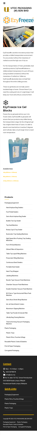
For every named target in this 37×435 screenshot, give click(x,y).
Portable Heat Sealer (13, 267)
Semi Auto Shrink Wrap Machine (16, 300)
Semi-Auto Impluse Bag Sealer (16, 216)
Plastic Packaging (10, 328)
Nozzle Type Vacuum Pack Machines (18, 280)
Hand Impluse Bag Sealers (14, 207)
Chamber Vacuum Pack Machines (17, 284)
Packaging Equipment (12, 203)
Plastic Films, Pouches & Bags (15, 337)
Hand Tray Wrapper (12, 271)
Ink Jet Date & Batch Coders (15, 304)
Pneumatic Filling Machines (15, 258)
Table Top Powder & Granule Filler (17, 313)
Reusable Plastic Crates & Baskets (16, 341)
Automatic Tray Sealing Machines (17, 234)
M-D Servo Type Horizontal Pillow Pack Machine (18, 294)
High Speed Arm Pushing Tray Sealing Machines (18, 239)
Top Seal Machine (12, 225)
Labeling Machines (12, 276)
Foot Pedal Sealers (12, 212)
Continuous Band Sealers (14, 262)
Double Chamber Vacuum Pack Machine (19, 289)
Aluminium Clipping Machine (15, 308)
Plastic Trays (10, 333)
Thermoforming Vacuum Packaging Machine (17, 323)
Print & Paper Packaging (12, 346)
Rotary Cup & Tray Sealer (14, 229)
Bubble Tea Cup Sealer (13, 221)
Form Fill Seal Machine (13, 245)
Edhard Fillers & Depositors (14, 249)
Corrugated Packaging (12, 350)
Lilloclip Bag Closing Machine (15, 317)
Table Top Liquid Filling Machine (16, 253)
